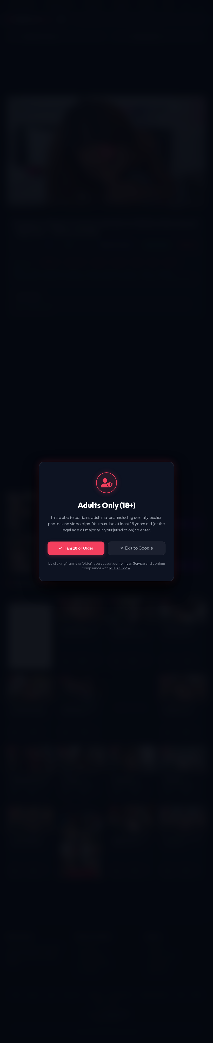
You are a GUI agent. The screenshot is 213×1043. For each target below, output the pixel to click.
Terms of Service (132, 563)
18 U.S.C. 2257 (119, 568)
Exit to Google (139, 547)
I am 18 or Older (78, 548)
